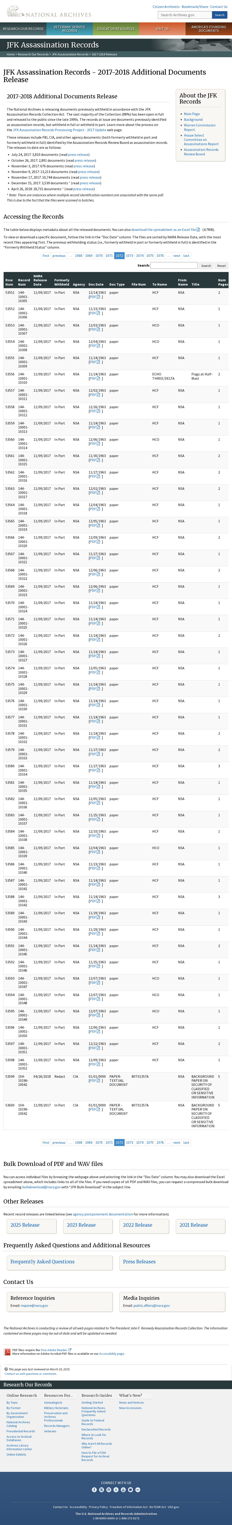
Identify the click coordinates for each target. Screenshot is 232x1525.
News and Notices (131, 1402)
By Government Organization (17, 1415)
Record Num (24, 282)
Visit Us (162, 28)
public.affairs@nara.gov (151, 1305)
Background (193, 119)
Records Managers (57, 1426)
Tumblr (116, 1489)
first (46, 255)
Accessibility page (111, 1354)
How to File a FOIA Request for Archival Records (95, 1456)
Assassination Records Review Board (201, 151)
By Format (13, 1408)
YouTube (123, 1489)
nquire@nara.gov (35, 1305)
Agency (79, 284)
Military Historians (56, 1408)
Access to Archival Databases (19, 1438)
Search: (144, 265)
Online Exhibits (16, 1454)
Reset (222, 266)
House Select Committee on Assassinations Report (201, 139)
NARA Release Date (40, 280)
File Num (139, 284)
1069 (88, 255)
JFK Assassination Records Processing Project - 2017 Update (59, 130)
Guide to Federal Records (93, 1422)
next (176, 255)
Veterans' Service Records (69, 29)
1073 (129, 255)
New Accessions (130, 1408)
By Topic (12, 1402)
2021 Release (193, 1225)
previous (58, 255)
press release (78, 154)
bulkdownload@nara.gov (41, 1187)
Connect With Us (116, 1482)
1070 (99, 255)
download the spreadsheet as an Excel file (163, 229)
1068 (78, 255)
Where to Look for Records (94, 1436)
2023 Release (81, 1225)
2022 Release (137, 1225)
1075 (150, 255)
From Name (183, 282)
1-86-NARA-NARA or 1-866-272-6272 (116, 1518)
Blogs (130, 1489)
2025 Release (24, 1225)
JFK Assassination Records (70, 54)
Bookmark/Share (195, 6)
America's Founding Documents (208, 29)
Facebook (94, 1489)
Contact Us (218, 6)
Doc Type (117, 284)
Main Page (192, 113)
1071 (109, 255)
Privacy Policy (98, 1507)
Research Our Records (23, 28)
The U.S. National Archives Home (49, 11)
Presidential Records (21, 1431)
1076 (160, 255)
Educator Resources (116, 28)
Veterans (50, 1431)
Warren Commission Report (199, 127)
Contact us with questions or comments (30, 1374)
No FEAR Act (158, 1507)
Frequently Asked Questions (42, 1262)
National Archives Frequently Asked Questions (94, 1411)
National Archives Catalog (18, 1424)
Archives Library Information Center (19, 1447)
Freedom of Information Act (128, 1507)
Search (220, 15)
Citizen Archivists (166, 6)
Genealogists (53, 1402)
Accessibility (78, 1507)
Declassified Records (96, 1429)
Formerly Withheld (61, 282)
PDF (93, 296)
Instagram (108, 1489)
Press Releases (139, 1262)
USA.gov (173, 1507)
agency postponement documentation (103, 1214)
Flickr (137, 1489)
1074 (139, 255)
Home (11, 54)
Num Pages (223, 282)
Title (195, 284)
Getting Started (92, 1402)
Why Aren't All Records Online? (97, 1445)
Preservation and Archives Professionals (56, 1416)
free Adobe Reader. (54, 1350)
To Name (159, 284)
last (186, 255)
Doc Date (96, 284)
